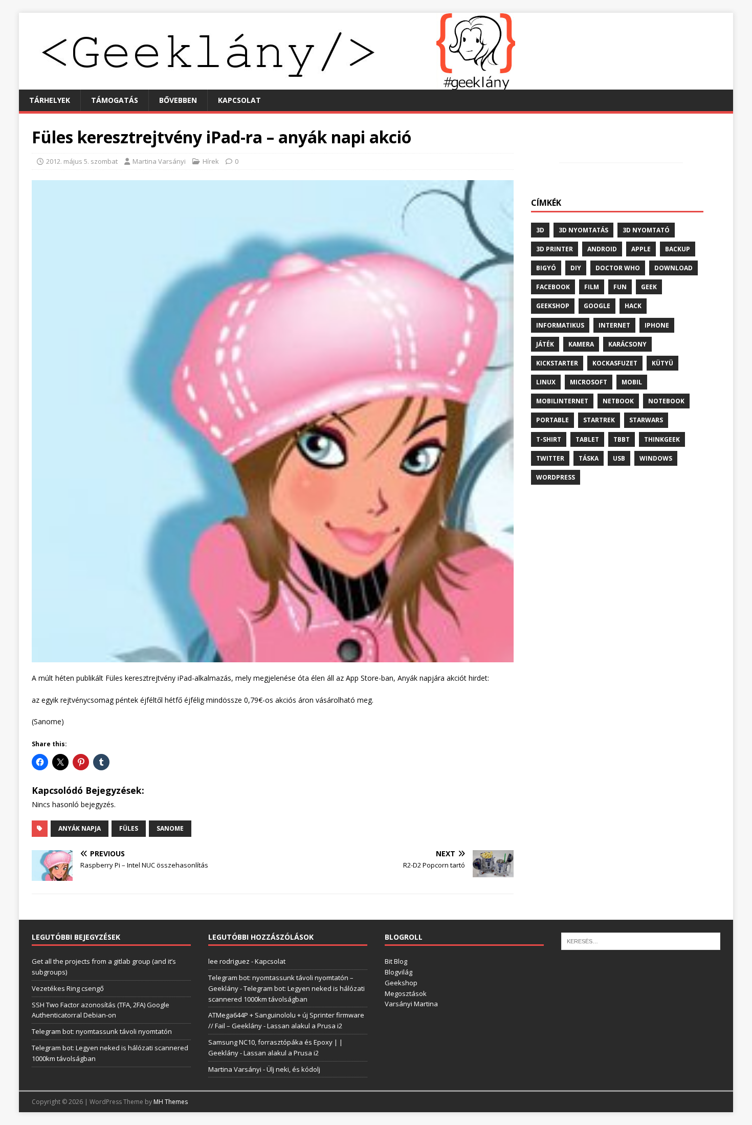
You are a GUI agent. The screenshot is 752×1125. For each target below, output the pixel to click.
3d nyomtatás (583, 230)
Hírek (211, 161)
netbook (618, 401)
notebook (666, 401)
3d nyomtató (646, 230)
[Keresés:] (640, 940)
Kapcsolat (239, 100)
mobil (632, 382)
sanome (170, 828)
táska (589, 458)
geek (649, 287)
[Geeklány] (267, 84)
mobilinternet (562, 401)
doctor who (617, 268)
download (673, 268)
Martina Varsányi (159, 161)
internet (614, 325)
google (597, 305)
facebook (553, 287)
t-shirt (548, 439)
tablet (587, 439)
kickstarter (557, 363)
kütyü (662, 363)
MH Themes (170, 1101)
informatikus (560, 325)
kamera (581, 344)
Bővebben (178, 100)
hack (633, 305)
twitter (550, 458)
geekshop (552, 305)
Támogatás (114, 100)
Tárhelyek (49, 100)
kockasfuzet (614, 363)
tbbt (621, 439)
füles (128, 828)
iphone (657, 325)
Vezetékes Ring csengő (68, 988)
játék (545, 344)
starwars (646, 420)
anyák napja (79, 828)
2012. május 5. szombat (82, 161)
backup (677, 249)
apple (641, 249)
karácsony (627, 344)
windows (655, 458)
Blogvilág (398, 972)
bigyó (546, 268)
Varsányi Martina (411, 1003)
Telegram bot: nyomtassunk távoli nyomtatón (102, 1031)
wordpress (555, 477)
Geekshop (401, 982)
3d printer (554, 249)
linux (546, 382)
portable (552, 420)
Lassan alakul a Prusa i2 (304, 1025)
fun (620, 287)
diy (575, 268)
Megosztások (406, 993)
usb (619, 458)
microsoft (588, 382)
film (591, 287)
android (602, 249)
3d (540, 230)
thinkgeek (662, 439)
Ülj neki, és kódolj (293, 1069)
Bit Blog (396, 961)
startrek (599, 420)
